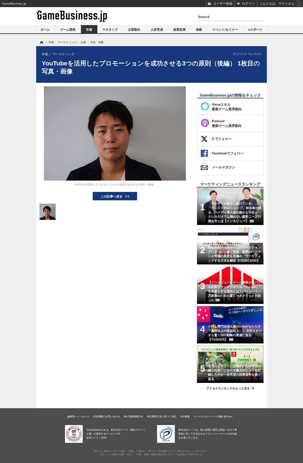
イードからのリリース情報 (208, 416)
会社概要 (185, 416)
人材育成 (157, 29)
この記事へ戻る (115, 196)
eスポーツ (255, 29)
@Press (228, 416)
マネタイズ (110, 29)
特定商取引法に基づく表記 (161, 416)
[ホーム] (41, 42)
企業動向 (134, 29)
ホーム (45, 29)
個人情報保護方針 (133, 416)
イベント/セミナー (225, 29)
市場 (89, 29)
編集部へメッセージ (78, 416)
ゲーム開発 (68, 29)
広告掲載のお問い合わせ (106, 416)
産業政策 (179, 29)
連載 (199, 29)
